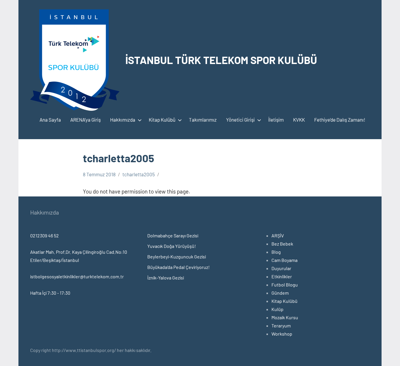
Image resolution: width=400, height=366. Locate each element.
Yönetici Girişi (240, 119)
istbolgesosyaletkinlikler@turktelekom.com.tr (77, 276)
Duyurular (281, 268)
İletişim (276, 119)
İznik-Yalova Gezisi (165, 277)
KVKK (299, 119)
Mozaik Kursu (284, 317)
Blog (276, 252)
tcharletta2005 (138, 174)
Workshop (281, 333)
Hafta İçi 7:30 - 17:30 (50, 293)
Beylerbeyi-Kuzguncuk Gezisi (176, 256)
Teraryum (281, 325)
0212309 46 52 (44, 235)
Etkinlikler (281, 276)
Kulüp (277, 309)
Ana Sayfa (50, 119)
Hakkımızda (122, 119)
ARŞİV (277, 235)
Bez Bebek (282, 243)
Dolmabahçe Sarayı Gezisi (172, 235)
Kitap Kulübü (162, 119)
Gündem (280, 293)
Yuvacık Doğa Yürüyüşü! (171, 246)
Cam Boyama (284, 260)
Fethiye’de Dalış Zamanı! (339, 119)
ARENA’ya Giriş (85, 119)
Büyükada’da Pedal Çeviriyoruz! (178, 267)
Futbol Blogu (284, 284)
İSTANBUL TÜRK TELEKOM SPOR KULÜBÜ (221, 59)
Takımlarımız (203, 119)
